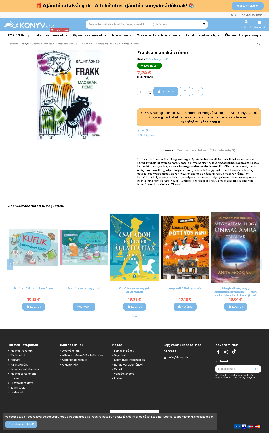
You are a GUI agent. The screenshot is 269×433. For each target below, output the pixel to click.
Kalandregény (19, 364)
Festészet (16, 392)
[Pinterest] (147, 130)
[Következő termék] (260, 43)
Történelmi (17, 355)
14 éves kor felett (21, 383)
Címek (118, 369)
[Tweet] (143, 130)
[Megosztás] (138, 130)
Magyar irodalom (21, 350)
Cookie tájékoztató (74, 360)
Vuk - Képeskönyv (235, 288)
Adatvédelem (71, 350)
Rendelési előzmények (128, 364)
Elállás (118, 378)
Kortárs (15, 360)
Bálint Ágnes (146, 135)
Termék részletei (191, 150)
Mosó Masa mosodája (134, 288)
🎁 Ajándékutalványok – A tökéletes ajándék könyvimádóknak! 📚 (115, 6)
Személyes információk (129, 360)
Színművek (17, 387)
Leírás (168, 150)
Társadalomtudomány (24, 369)
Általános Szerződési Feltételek (82, 355)
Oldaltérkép (70, 364)
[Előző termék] (258, 43)
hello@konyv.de (177, 357)
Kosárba (168, 91)
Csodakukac (185, 288)
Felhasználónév (124, 350)
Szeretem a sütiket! (21, 424)
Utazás (14, 378)
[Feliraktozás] (257, 369)
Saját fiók (120, 355)
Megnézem (185, 306)
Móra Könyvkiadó (157, 59)
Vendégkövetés (124, 373)
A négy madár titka (33, 288)
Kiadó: (141, 59)
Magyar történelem (23, 373)
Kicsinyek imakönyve (84, 288)
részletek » (210, 122)
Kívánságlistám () (255, 15)
